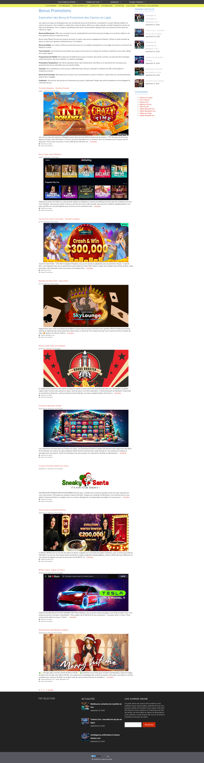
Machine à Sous (46, 270)
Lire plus (93, 142)
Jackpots (114, 2)
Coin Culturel (144, 100)
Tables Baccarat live (147, 109)
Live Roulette (51, 6)
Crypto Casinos (136, 2)
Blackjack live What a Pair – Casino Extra (53, 281)
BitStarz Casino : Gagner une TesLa (52, 570)
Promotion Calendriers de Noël (50, 406)
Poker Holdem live (80, 6)
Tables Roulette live (47, 559)
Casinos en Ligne (46, 144)
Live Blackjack (64, 6)
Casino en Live (92, 2)
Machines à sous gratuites (148, 6)
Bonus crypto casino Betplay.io (50, 154)
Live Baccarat (106, 6)
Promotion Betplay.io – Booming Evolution (54, 88)
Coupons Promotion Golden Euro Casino (54, 466)
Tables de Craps (146, 113)
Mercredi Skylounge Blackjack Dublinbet (53, 630)
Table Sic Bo (144, 107)
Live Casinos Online (66, 2)
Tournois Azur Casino (155, 81)
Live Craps (130, 6)
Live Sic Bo (119, 6)
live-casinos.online (105, 759)
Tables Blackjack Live (47, 335)
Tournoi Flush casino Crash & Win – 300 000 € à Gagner (59, 219)
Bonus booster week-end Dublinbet (52, 346)
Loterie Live (144, 102)
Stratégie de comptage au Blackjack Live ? (152, 18)
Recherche (149, 725)
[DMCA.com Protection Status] (96, 756)
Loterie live (94, 6)
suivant (49, 690)
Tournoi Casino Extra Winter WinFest (52, 510)
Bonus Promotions (47, 146)
